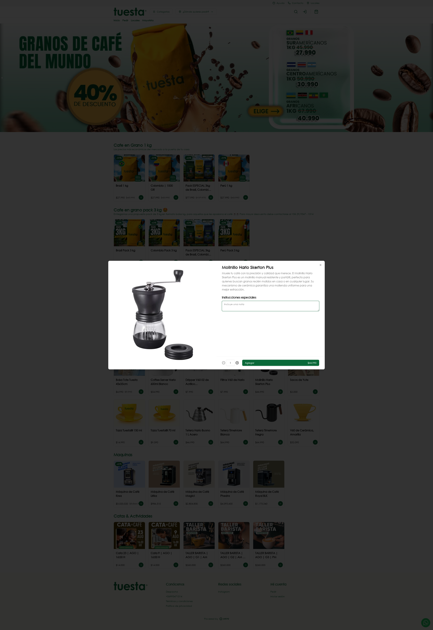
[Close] (320, 265)
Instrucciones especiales (239, 297)
